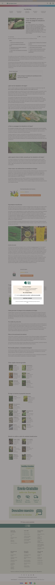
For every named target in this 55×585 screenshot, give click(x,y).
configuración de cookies (24, 295)
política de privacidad (35, 295)
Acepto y (28, 295)
